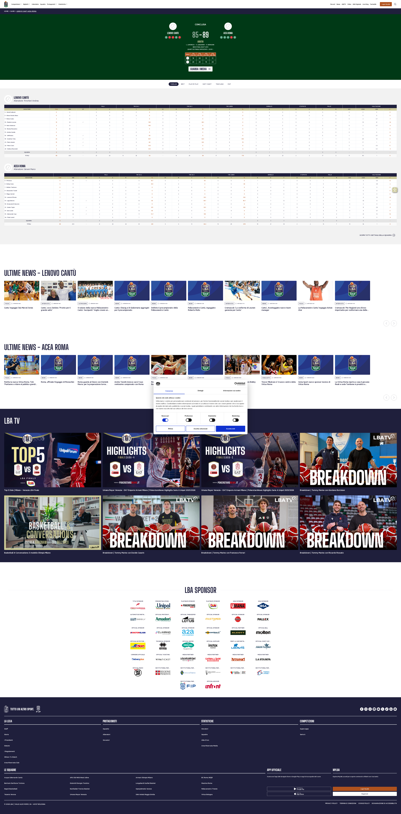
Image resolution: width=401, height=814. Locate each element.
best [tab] (183, 84)
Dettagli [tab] (200, 391)
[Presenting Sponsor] (163, 606)
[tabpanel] (200, 166)
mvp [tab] (229, 84)
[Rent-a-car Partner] (238, 646)
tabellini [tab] (173, 84)
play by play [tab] (193, 84)
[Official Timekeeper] (188, 619)
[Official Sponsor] (213, 619)
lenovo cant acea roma (26, 11)
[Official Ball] (263, 632)
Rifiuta (170, 429)
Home (6, 11)
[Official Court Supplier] (263, 646)
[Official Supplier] (213, 646)
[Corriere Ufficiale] (137, 659)
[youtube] (378, 709)
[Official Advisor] (213, 686)
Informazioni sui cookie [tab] (231, 391)
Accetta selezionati (200, 429)
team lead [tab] (220, 84)
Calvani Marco (30, 169)
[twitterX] (382, 709)
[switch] (189, 420)
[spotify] (395, 709)
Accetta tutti (230, 429)
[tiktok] (386, 709)
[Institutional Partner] (163, 672)
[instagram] (366, 709)
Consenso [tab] (169, 391)
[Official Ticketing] (163, 659)
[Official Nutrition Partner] (137, 646)
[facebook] (361, 709)
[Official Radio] (137, 672)
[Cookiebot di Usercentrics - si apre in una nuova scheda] (236, 383)
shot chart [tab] (207, 84)
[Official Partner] (238, 632)
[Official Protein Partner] (163, 619)
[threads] (370, 709)
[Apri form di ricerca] (395, 4)
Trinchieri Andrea (31, 101)
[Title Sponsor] (137, 606)
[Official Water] (188, 646)
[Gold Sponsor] (238, 606)
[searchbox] (200, 2)
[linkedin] (374, 709)
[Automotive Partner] (137, 619)
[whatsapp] (391, 709)
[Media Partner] (188, 659)
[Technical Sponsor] (163, 646)
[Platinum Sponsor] (188, 606)
